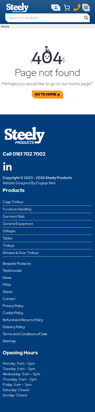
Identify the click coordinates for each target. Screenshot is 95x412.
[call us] (76, 7)
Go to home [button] (46, 94)
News (7, 277)
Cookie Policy (13, 313)
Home (5, 26)
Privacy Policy (13, 305)
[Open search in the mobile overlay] (47, 17)
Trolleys (8, 245)
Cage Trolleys (13, 202)
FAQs (7, 284)
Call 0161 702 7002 (24, 154)
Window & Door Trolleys (21, 252)
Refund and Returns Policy (23, 320)
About (7, 291)
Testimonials (12, 270)
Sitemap (9, 341)
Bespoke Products (17, 263)
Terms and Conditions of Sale (25, 334)
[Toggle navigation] (86, 7)
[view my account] (56, 7)
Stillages (9, 231)
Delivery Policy (14, 327)
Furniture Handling (17, 209)
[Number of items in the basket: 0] (67, 7)
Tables (7, 238)
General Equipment (18, 223)
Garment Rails (14, 216)
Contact (9, 298)
